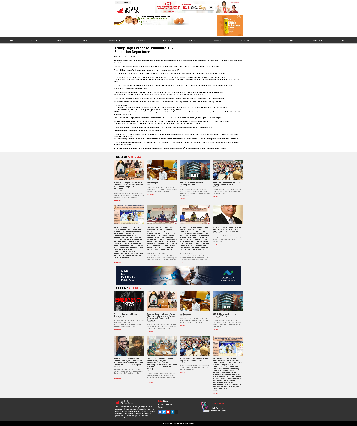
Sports (140, 40)
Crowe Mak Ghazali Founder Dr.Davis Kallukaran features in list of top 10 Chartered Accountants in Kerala (227, 229)
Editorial (57, 40)
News (33, 40)
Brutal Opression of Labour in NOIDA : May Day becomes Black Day (227, 184)
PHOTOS (293, 40)
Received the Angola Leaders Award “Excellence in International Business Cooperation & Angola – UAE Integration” (128, 186)
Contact (342, 40)
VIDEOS (270, 40)
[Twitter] (164, 412)
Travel (190, 40)
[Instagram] (176, 412)
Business (84, 40)
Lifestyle (165, 40)
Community (317, 40)
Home (12, 40)
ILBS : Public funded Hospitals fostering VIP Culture (191, 184)
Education (217, 40)
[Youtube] (168, 412)
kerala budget (152, 183)
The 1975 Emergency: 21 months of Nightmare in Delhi (127, 315)
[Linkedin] (172, 412)
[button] (155, 7)
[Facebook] (160, 412)
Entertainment (112, 40)
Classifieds (244, 40)
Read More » (117, 200)
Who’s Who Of (219, 403)
